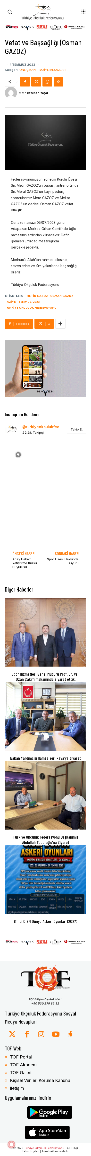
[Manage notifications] (11, 1144)
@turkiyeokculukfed (40, 426)
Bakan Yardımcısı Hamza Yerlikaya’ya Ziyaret (45, 758)
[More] (60, 324)
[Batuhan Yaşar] (11, 93)
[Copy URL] (58, 81)
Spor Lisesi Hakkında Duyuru (63, 561)
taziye (10, 302)
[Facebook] (25, 81)
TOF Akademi (24, 1064)
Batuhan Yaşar (37, 93)
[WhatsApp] (47, 81)
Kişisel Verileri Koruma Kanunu (40, 1080)
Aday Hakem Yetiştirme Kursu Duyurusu (24, 563)
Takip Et (77, 429)
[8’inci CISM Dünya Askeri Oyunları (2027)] (45, 879)
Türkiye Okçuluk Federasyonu (31, 308)
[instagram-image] (18, 454)
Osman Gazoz (61, 296)
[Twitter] (12, 1034)
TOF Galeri (20, 1072)
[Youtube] (56, 1034)
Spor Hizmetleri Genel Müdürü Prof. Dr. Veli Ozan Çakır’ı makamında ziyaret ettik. (45, 676)
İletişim (17, 1088)
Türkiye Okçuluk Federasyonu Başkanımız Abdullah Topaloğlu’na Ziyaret (45, 839)
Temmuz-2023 (29, 302)
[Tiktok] (70, 1034)
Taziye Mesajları (52, 69)
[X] (36, 81)
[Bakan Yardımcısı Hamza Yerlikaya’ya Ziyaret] (45, 716)
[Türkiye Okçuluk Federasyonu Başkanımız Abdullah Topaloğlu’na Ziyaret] (45, 795)
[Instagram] (41, 1034)
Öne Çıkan (27, 69)
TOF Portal (21, 1056)
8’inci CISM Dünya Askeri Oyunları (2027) (45, 921)
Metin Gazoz (37, 296)
